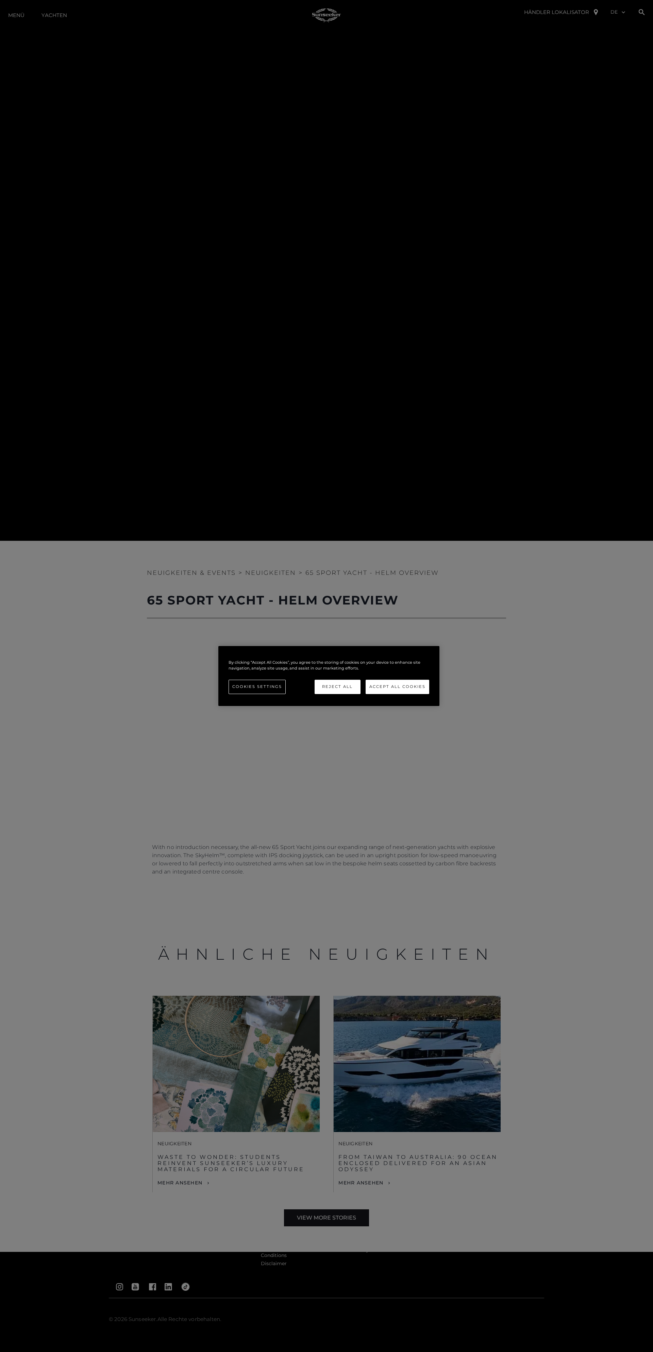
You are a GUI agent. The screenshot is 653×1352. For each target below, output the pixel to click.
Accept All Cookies (397, 686)
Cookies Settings (257, 686)
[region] (328, 676)
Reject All (337, 686)
